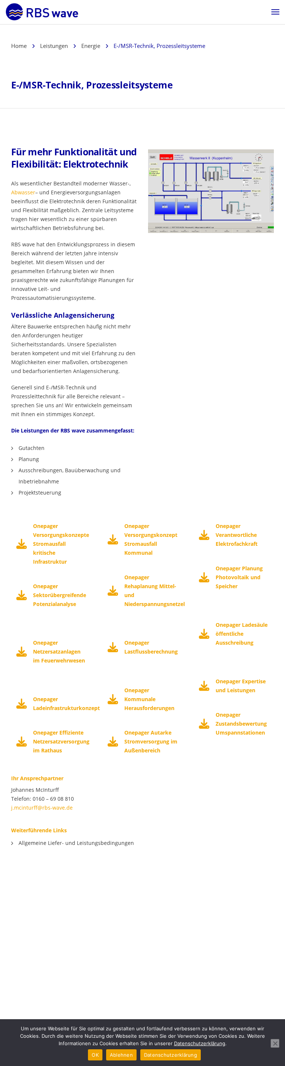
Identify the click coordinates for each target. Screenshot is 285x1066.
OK (95, 1055)
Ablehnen (121, 1055)
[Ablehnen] (275, 1043)
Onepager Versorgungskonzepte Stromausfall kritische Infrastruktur (61, 543)
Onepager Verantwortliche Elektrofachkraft (237, 534)
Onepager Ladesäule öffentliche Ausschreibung (242, 633)
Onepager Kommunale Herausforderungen (149, 699)
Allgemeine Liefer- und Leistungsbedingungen (76, 842)
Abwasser (23, 192)
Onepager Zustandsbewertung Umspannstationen (241, 723)
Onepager (45, 642)
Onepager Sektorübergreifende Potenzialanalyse (59, 595)
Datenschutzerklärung (199, 1043)
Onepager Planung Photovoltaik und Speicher (239, 577)
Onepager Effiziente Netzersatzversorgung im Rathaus (61, 741)
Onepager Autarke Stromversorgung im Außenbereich (150, 741)
